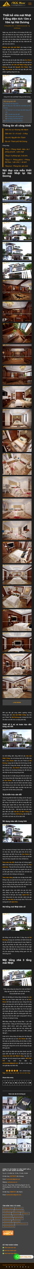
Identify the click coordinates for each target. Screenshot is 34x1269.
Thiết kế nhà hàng (7, 1216)
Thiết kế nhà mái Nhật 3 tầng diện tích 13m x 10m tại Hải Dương (17, 18)
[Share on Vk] (16, 1082)
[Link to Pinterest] (25, 1266)
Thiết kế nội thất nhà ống (8, 1226)
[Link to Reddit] (28, 1266)
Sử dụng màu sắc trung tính (15, 116)
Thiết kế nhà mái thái (7, 1218)
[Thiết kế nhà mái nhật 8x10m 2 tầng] (24, 1103)
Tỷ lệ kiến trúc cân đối (13, 114)
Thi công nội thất (7, 1213)
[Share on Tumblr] (13, 1082)
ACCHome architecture (8, 1208)
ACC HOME (22, 1265)
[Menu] (28, 3)
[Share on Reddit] (18, 1082)
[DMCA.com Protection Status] (8, 1235)
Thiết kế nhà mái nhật (22, 26)
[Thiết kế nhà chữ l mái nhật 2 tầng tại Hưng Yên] (24, 1132)
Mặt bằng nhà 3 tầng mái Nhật (14, 121)
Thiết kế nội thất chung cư (21, 1223)
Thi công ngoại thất (19, 1211)
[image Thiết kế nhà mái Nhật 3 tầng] (18, 192)
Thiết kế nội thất (15, 1221)
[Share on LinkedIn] (11, 1082)
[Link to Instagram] (25, 1082)
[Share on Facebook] (4, 1082)
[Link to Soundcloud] (28, 1082)
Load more (17, 702)
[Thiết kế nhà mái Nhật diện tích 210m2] (10, 1146)
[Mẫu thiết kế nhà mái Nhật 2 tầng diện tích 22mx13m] (24, 1118)
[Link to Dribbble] (12, 1266)
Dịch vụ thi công (18, 1208)
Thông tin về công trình (11, 103)
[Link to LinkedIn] (23, 1266)
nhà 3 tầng (8, 1073)
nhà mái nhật (15, 1073)
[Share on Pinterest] (9, 1082)
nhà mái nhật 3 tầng (25, 1073)
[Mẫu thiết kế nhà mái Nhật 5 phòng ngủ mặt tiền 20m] (10, 1132)
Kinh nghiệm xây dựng (8, 1211)
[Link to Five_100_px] (6, 1266)
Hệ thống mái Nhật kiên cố (14, 119)
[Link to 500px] (20, 1082)
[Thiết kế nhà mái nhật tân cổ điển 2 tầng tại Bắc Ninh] (24, 1146)
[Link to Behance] (23, 1082)
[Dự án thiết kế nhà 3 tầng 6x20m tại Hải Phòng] (10, 1103)
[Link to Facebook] (14, 1266)
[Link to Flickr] (17, 1266)
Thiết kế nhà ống (7, 1221)
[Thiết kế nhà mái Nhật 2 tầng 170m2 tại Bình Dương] (10, 1118)
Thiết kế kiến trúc (25, 1213)
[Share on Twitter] (6, 1082)
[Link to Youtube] (30, 1082)
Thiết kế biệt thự (15, 1213)
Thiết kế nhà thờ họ (18, 1218)
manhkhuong (17, 28)
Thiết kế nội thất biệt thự (8, 1223)
